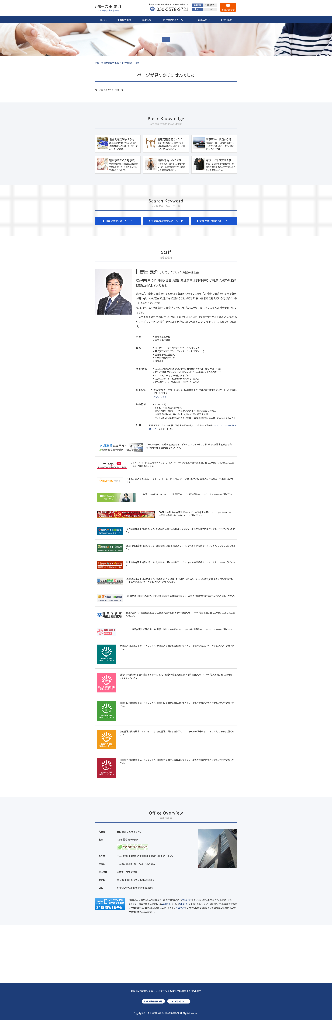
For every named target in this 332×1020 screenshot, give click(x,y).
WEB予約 (186, 899)
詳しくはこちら (159, 396)
